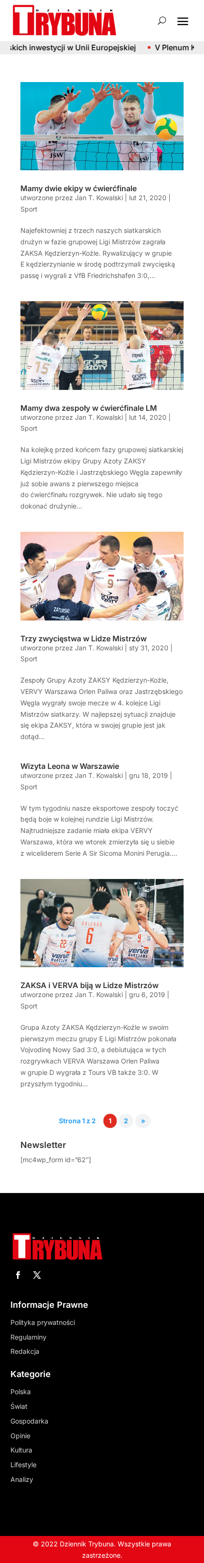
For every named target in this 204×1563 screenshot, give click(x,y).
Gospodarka (29, 1421)
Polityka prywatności (42, 1322)
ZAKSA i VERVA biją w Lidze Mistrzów (89, 985)
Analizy (21, 1479)
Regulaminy (28, 1337)
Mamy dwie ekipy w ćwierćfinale (78, 188)
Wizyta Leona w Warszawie (69, 766)
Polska (20, 1391)
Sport (28, 209)
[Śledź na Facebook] (18, 1275)
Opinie (20, 1436)
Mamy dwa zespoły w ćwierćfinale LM (88, 408)
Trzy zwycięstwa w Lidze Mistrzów (83, 638)
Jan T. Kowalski (99, 198)
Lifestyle (23, 1465)
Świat (19, 1406)
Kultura (21, 1450)
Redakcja (24, 1351)
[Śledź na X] (37, 1275)
